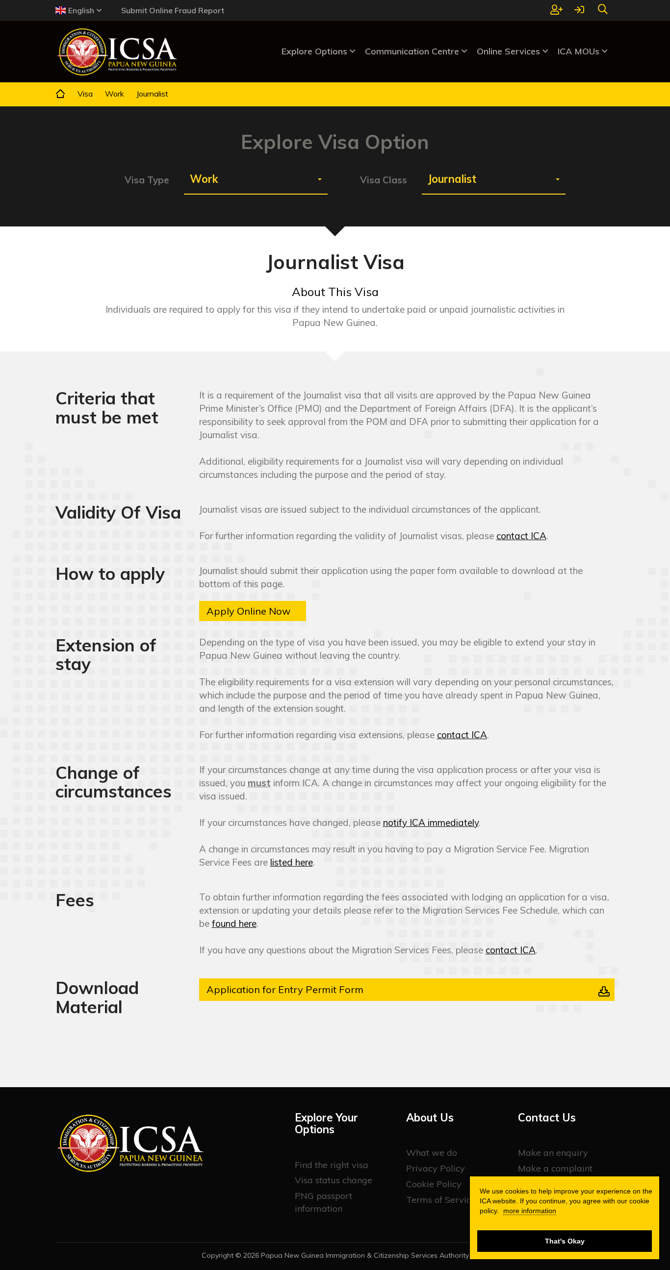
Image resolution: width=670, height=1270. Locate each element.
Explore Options (316, 51)
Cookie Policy (434, 1184)
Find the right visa (331, 1164)
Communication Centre (413, 51)
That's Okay (565, 1241)
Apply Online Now (248, 611)
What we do (431, 1152)
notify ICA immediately (431, 822)
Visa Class (383, 180)
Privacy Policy (435, 1168)
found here (234, 923)
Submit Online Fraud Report (172, 10)
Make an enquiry (553, 1152)
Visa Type (147, 180)
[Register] (556, 10)
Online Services (509, 51)
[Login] (579, 10)
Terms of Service (441, 1199)
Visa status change (333, 1180)
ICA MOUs (580, 51)
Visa (85, 94)
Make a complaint (555, 1168)
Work (114, 94)
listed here (291, 862)
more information (529, 1211)
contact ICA (521, 536)
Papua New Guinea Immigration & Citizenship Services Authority (365, 1255)
